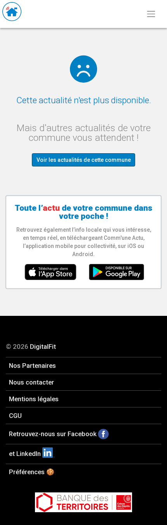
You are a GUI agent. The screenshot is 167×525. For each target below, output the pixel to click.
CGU (15, 415)
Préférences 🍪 (31, 472)
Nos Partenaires (32, 365)
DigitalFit (43, 346)
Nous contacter (31, 382)
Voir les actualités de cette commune (84, 160)
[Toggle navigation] (151, 14)
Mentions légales (34, 399)
